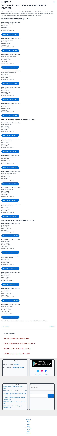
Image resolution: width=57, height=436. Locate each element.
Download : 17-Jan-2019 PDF (10, 252)
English (28, 424)
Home (28, 418)
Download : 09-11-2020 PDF (10, 135)
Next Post (52, 326)
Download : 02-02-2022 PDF (10, 99)
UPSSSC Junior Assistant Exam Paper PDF (17, 354)
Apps (28, 429)
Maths (28, 421)
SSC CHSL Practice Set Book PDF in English (17, 349)
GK (28, 423)
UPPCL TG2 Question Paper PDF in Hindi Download (19, 343)
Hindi (28, 426)
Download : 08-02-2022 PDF (10, 34)
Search (31, 393)
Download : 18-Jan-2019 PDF (10, 235)
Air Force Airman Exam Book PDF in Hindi (16, 338)
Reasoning (28, 419)
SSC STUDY (6, 2)
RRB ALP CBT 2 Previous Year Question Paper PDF (15, 390)
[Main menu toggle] (54, 2)
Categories (32, 384)
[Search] (51, 396)
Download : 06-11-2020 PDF (10, 167)
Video (28, 431)
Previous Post (5, 326)
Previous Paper (28, 428)
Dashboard (28, 433)
